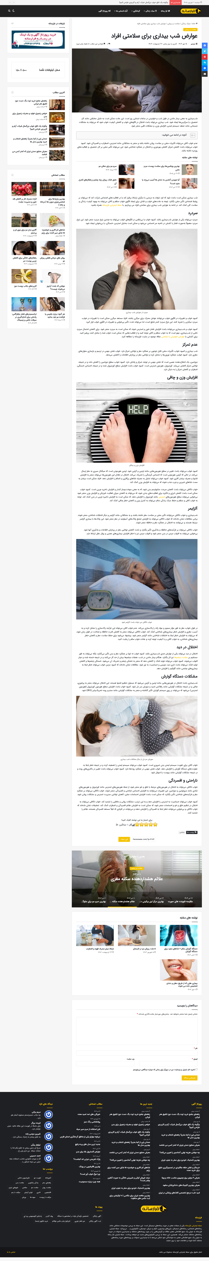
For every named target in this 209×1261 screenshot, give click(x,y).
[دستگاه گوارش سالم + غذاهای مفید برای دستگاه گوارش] (178, 935)
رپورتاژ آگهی (103, 11)
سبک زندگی (150, 11)
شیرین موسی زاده (33, 1133)
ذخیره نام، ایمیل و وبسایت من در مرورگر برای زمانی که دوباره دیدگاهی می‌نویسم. (164, 1069)
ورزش (24, 1197)
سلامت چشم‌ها (181, 657)
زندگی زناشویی (33, 1182)
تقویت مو (37, 1178)
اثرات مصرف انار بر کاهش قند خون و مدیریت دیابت (25, 200)
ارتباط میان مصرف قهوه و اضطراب (100, 948)
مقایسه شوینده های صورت (137, 879)
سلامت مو (34, 1187)
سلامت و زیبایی (173, 23)
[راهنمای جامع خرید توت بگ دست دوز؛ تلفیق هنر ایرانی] (57, 104)
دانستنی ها (120, 11)
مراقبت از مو (15, 1192)
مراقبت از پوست (45, 1197)
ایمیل (194, 1059)
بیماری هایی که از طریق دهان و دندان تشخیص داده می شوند (181, 985)
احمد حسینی (35, 1155)
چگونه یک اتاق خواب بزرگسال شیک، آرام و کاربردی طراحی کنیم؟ (29, 128)
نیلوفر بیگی (36, 1144)
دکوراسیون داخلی (24, 1178)
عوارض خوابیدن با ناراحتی (172, 336)
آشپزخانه (48, 1178)
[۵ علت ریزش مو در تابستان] (137, 935)
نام (195, 1048)
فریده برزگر (36, 1123)
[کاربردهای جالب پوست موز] (24, 276)
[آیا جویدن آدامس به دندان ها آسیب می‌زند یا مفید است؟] (189, 183)
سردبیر (193, 44)
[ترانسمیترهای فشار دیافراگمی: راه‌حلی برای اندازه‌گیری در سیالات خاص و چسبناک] (24, 304)
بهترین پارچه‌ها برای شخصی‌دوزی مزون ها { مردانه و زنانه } (52, 201)
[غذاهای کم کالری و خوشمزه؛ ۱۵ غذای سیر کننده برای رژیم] (52, 220)
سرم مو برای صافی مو (108, 166)
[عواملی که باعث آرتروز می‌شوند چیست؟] (52, 276)
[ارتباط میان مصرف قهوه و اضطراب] (95, 935)
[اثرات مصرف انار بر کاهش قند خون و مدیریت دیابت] (24, 189)
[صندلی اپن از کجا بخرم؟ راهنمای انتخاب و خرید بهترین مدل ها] (57, 142)
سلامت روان (46, 1187)
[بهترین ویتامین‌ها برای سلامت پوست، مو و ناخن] (189, 169)
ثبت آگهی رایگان (95, 1221)
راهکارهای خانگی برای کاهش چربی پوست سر (25, 259)
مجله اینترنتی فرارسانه (112, 205)
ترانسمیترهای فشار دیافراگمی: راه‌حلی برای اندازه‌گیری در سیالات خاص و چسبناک (24, 317)
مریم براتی (36, 1112)
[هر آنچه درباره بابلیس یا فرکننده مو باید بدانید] (52, 304)
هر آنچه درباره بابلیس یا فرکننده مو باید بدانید (55, 316)
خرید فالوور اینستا (41, 1221)
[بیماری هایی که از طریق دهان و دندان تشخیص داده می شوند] (178, 969)
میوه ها (32, 1197)
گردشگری (136, 11)
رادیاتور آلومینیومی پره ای (33, 1216)
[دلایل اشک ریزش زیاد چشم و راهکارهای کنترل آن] (126, 183)
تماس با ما (11, 1252)
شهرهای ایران (13, 1187)
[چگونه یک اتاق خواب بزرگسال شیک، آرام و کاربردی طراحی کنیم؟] (57, 130)
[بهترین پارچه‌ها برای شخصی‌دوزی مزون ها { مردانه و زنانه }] (52, 189)
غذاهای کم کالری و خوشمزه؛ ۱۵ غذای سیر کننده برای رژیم (53, 231)
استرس (162, 497)
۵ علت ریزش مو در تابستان (144, 948)
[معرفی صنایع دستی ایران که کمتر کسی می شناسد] (57, 155)
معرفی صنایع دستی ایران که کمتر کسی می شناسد (29, 153)
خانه (194, 23)
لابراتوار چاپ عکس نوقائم (61, 1221)
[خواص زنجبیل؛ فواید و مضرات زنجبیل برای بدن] (57, 117)
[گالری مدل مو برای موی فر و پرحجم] (24, 220)
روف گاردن (49, 1216)
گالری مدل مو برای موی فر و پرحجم (25, 231)
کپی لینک (124, 839)
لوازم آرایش (28, 1192)
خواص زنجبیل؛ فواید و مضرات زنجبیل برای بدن (29, 115)
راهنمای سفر (46, 1182)
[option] (137, 879)
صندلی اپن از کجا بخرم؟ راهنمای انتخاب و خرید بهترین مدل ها (144, 2)
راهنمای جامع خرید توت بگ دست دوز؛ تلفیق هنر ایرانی (31, 102)
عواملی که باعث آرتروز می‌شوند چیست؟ (56, 288)
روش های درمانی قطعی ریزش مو (52, 259)
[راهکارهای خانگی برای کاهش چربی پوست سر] (24, 248)
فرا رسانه (164, 11)
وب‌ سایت (130, 1059)
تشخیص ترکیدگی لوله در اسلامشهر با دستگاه (73, 1216)
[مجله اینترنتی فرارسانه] (191, 11)
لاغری (39, 1192)
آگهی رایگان (97, 1216)
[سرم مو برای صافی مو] (126, 169)
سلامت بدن (20, 1182)
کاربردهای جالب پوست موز (25, 286)
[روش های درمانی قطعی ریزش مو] (52, 248)
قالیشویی (48, 1192)
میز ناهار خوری (80, 1221)
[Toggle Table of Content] (191, 135)
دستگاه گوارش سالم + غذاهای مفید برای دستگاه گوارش (180, 950)
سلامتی (182, 832)
